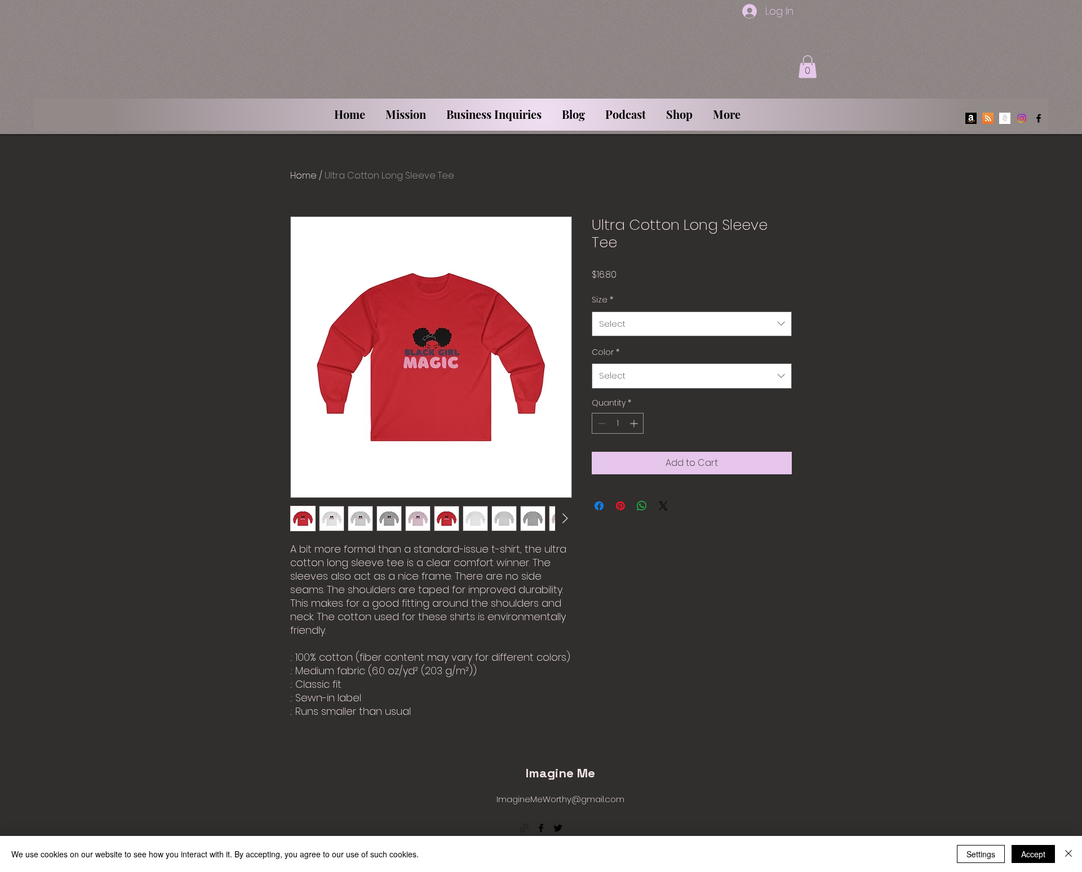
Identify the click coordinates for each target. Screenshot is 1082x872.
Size (602, 299)
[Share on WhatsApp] (642, 506)
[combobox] (692, 324)
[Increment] (635, 423)
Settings (980, 854)
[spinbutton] (617, 423)
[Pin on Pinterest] (620, 506)
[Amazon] (971, 118)
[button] (807, 66)
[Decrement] (600, 423)
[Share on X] (663, 506)
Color (605, 352)
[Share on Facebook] (599, 506)
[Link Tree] (1004, 118)
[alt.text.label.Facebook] (1038, 118)
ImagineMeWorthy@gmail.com (560, 799)
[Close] (1068, 854)
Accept (1033, 854)
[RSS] (988, 118)
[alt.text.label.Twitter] (558, 828)
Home (303, 175)
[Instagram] (1021, 118)
